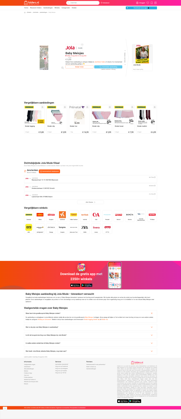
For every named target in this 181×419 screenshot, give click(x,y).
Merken (26, 371)
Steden (74, 8)
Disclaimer (52, 407)
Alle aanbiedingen (29, 368)
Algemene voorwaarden (62, 407)
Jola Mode (35, 12)
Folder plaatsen (28, 377)
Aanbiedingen (48, 8)
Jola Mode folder (99, 62)
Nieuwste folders (36, 8)
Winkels (57, 8)
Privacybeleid (73, 407)
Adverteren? (27, 366)
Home (26, 8)
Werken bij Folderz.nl (30, 379)
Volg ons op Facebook (61, 366)
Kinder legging (88, 319)
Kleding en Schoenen (44, 319)
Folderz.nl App (28, 373)
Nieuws (26, 384)
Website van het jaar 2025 (31, 381)
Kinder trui (104, 319)
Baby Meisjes (89, 317)
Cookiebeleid (81, 407)
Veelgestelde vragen (29, 364)
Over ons (26, 375)
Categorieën (66, 8)
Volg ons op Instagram (61, 368)
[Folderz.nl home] (31, 2)
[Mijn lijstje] (155, 2)
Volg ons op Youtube (61, 370)
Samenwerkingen (91, 368)
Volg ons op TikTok (60, 372)
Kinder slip (96, 319)
